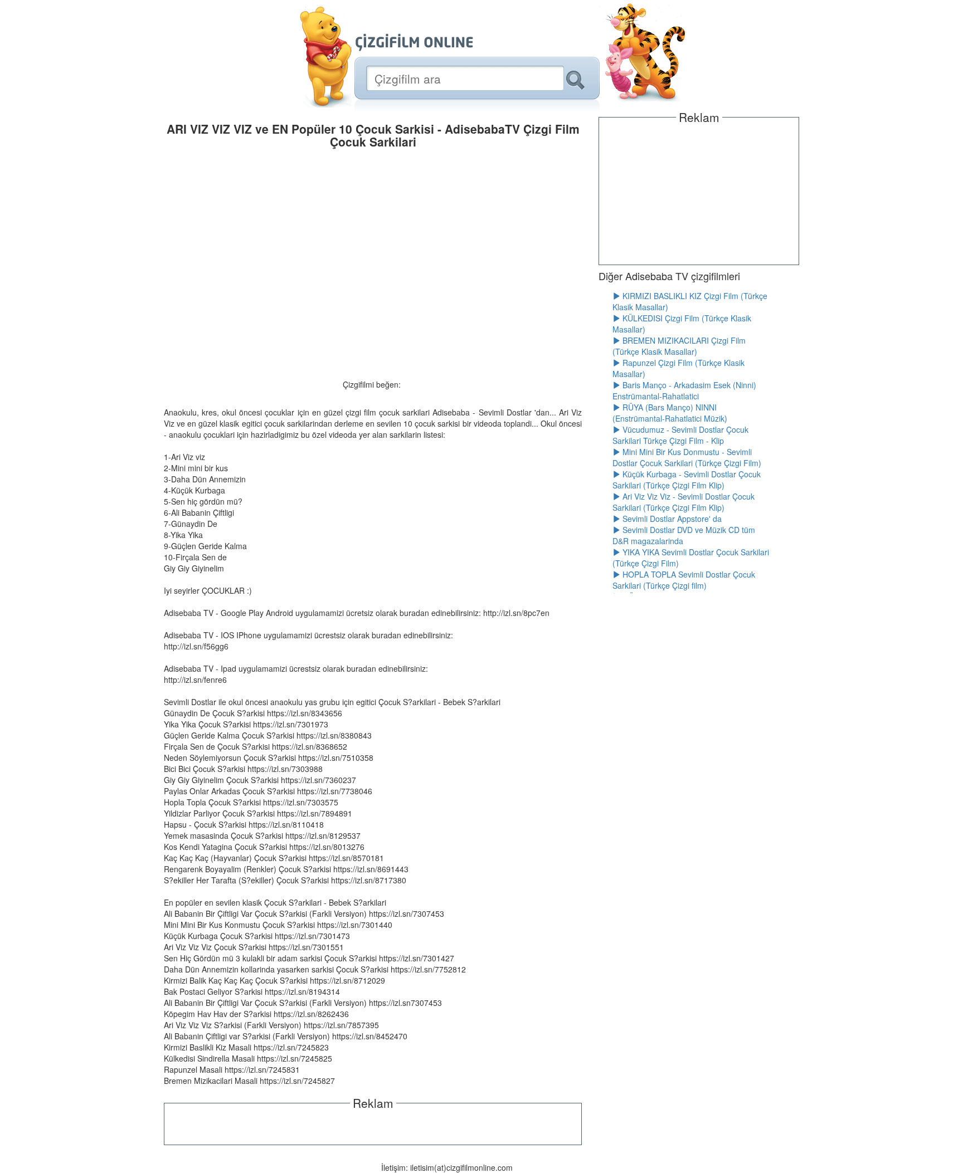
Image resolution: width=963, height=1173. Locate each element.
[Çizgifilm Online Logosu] (414, 42)
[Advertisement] (372, 1125)
